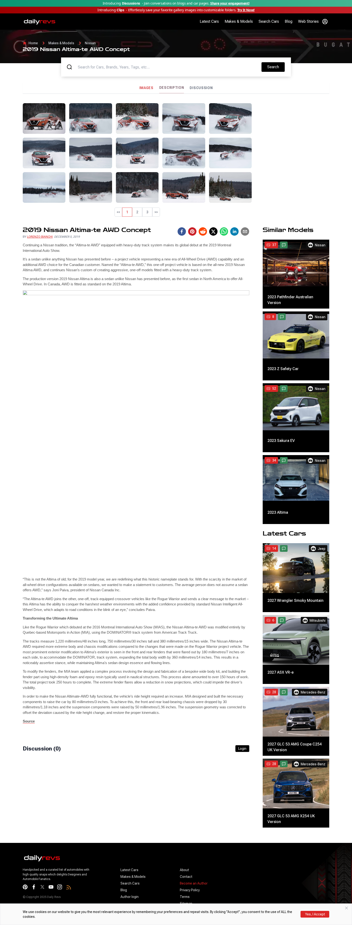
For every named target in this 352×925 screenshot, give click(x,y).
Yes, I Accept (315, 914)
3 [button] (147, 212)
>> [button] (156, 212)
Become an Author (194, 883)
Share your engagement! (229, 3)
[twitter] (213, 231)
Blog (288, 21)
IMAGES (146, 88)
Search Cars (269, 21)
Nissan (90, 43)
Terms (185, 897)
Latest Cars (209, 21)
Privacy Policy (190, 890)
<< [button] (118, 212)
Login (242, 748)
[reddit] (203, 231)
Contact (186, 877)
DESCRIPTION (171, 88)
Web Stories (308, 21)
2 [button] (137, 212)
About (184, 870)
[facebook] (181, 231)
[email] (245, 231)
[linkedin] (234, 231)
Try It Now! (246, 10)
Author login (129, 897)
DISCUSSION (201, 88)
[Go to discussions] (284, 245)
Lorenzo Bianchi (40, 236)
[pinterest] (192, 231)
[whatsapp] (224, 231)
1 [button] (127, 212)
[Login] (325, 21)
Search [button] (276, 66)
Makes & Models (239, 21)
